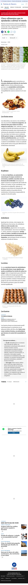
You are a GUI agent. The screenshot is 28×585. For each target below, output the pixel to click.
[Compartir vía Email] (14, 32)
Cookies (2, 578)
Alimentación (16, 381)
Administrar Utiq (21, 578)
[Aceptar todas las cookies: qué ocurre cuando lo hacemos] (24, 527)
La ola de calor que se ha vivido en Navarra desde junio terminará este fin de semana (13, 13)
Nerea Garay (3, 42)
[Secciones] (1, 4)
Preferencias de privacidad (6, 580)
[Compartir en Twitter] (5, 32)
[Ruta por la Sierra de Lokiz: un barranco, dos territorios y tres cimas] (24, 553)
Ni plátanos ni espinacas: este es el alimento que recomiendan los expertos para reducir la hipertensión (9, 320)
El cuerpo (9, 381)
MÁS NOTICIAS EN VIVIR (10, 523)
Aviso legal (3, 575)
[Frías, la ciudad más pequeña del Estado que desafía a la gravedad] (24, 544)
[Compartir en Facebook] (2, 32)
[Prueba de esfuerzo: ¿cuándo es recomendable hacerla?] (24, 536)
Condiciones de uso (19, 575)
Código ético (7, 578)
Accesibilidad (14, 578)
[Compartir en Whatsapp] (8, 32)
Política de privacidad (11, 575)
